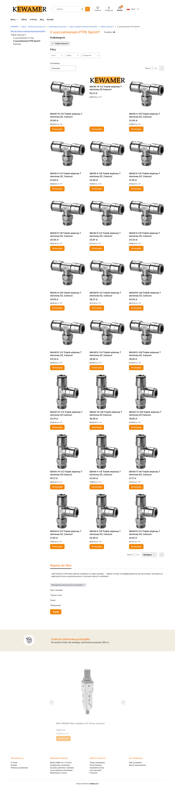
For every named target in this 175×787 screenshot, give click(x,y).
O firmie (14, 762)
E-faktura (93, 773)
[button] (87, 9)
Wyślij (56, 612)
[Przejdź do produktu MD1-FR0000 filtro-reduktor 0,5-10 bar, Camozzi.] (87, 692)
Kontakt (14, 765)
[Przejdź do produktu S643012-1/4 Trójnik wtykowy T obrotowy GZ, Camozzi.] (107, 332)
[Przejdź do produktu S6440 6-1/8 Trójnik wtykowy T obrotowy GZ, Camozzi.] (107, 511)
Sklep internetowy (86, 784)
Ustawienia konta (97, 768)
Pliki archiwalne (135, 762)
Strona (147, 68)
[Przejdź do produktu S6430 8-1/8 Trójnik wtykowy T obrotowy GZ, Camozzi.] (146, 213)
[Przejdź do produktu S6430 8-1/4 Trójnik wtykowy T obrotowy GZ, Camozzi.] (107, 213)
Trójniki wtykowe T (107, 27)
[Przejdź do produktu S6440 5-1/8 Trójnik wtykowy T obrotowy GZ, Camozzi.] (146, 451)
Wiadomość (56, 605)
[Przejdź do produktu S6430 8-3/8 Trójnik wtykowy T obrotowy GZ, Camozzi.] (67, 272)
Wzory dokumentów (137, 765)
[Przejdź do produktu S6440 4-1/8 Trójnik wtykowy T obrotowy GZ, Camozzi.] (107, 451)
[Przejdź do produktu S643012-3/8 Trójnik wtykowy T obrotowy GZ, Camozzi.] (146, 332)
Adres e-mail (56, 595)
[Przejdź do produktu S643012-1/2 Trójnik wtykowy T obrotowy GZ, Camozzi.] (67, 332)
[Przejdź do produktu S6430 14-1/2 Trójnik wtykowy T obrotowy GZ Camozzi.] (107, 80)
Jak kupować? (96, 770)
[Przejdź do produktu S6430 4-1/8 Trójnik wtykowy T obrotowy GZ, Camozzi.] (146, 93)
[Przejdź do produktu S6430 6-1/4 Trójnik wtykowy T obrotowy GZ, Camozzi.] (146, 153)
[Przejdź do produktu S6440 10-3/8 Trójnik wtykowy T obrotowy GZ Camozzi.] (107, 392)
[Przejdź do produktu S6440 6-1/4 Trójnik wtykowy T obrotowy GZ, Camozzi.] (67, 511)
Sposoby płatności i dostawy (62, 768)
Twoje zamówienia (97, 762)
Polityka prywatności (19, 768)
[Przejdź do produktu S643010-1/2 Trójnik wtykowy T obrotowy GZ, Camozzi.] (107, 272)
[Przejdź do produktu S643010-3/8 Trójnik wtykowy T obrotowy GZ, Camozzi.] (146, 272)
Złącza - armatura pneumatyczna (33, 27)
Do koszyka (57, 129)
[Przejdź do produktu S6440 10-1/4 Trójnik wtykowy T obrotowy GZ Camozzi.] (67, 392)
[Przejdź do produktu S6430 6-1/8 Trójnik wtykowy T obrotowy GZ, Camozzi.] (67, 213)
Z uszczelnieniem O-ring (23, 38)
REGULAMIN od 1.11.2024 (60, 762)
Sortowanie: (55, 63)
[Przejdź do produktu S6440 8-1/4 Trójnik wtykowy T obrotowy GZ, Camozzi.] (146, 511)
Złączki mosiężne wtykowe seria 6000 (83, 27)
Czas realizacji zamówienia (61, 770)
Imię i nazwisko (56, 590)
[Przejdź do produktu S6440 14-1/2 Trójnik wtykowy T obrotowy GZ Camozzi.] (67, 451)
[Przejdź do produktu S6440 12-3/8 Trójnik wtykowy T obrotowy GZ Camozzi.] (146, 392)
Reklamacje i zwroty (58, 773)
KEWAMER (14, 27)
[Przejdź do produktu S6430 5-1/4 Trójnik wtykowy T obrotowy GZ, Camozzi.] (67, 153)
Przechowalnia (96, 765)
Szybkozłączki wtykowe (57, 27)
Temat (52, 600)
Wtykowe (17, 44)
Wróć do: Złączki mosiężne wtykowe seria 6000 (28, 31)
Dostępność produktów (60, 765)
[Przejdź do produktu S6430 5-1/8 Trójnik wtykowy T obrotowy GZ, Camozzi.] (107, 153)
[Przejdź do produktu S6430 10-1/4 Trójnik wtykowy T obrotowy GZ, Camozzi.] (67, 93)
